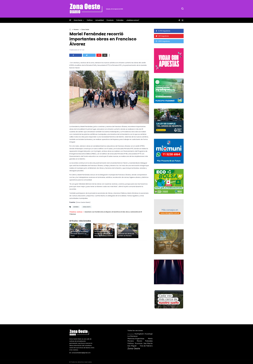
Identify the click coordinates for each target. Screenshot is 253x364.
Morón (139, 341)
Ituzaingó (149, 334)
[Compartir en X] (89, 55)
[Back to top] (248, 359)
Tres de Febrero (146, 346)
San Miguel (131, 346)
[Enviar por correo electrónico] (104, 55)
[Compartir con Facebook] (75, 55)
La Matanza (132, 336)
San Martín (148, 343)
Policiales (119, 20)
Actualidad (99, 20)
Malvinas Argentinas (135, 339)
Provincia (110, 20)
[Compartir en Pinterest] (98, 55)
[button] (183, 20)
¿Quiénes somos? (132, 20)
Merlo (150, 339)
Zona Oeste (78, 20)
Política (90, 20)
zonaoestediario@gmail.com (81, 353)
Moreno (76, 29)
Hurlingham (139, 334)
